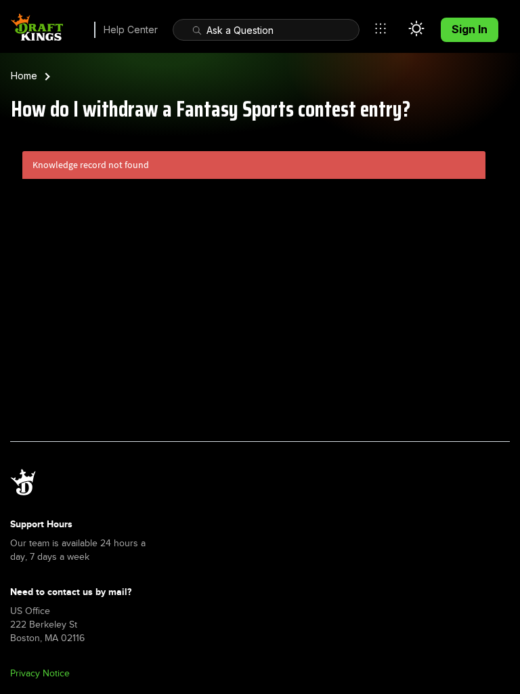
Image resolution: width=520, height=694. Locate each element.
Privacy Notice (40, 673)
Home (24, 75)
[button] (384, 28)
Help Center (131, 29)
